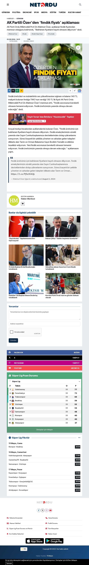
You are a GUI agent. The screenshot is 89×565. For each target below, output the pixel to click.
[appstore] (35, 541)
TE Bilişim (50, 556)
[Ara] (80, 4)
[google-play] (54, 541)
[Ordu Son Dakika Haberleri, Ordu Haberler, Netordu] (43, 5)
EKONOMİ (27, 12)
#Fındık (24, 34)
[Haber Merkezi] (14, 200)
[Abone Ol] (79, 91)
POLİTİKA (16, 12)
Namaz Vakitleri (15, 523)
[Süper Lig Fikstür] (79, 438)
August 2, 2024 (49, 179)
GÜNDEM (6, 12)
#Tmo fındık (51, 34)
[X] (42, 510)
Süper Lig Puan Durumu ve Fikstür (20, 528)
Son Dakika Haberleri (16, 534)
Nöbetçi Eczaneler (16, 518)
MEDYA (44, 12)
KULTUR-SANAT (74, 12)
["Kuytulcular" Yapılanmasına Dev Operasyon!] (26, 226)
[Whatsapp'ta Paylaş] (17, 90)
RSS (24, 549)
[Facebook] (38, 510)
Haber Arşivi (52, 534)
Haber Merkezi (28, 199)
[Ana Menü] (8, 5)
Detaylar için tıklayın (44, 430)
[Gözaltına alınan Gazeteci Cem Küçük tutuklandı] (62, 255)
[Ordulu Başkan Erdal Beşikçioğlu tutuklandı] (26, 255)
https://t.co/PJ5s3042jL (23, 174)
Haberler (10, 18)
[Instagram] (46, 510)
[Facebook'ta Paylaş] (9, 90)
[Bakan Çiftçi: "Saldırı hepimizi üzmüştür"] (62, 226)
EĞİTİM (53, 12)
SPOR (36, 12)
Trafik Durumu (53, 523)
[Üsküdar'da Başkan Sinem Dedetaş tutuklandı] (26, 283)
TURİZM (62, 12)
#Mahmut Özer (12, 34)
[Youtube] (50, 510)
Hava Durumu (53, 518)
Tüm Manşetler (53, 528)
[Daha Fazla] (21, 90)
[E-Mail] (23, 204)
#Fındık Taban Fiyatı (37, 34)
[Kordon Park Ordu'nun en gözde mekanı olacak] (62, 283)
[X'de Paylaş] (13, 90)
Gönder (13, 340)
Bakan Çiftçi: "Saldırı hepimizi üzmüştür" (61, 238)
